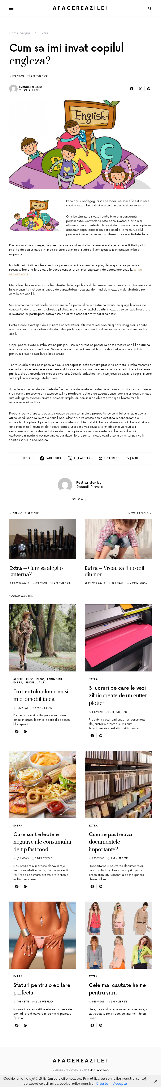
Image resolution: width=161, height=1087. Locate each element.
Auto (30, 679)
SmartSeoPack (98, 1069)
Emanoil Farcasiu (30, 87)
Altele (18, 679)
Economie (55, 679)
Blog (40, 679)
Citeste (102, 1084)
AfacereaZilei (80, 8)
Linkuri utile (34, 682)
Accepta (120, 1084)
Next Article (138, 513)
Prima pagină (20, 33)
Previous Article (26, 513)
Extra (44, 33)
